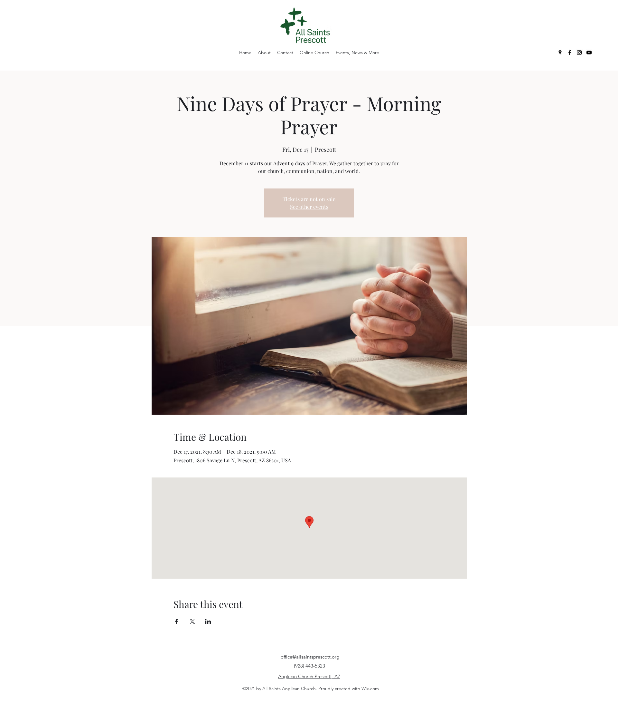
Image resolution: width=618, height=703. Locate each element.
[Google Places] (560, 52)
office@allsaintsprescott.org (310, 657)
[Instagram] (579, 52)
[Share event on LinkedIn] (208, 621)
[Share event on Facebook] (176, 621)
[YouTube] (589, 52)
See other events (309, 206)
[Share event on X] (192, 621)
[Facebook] (569, 52)
